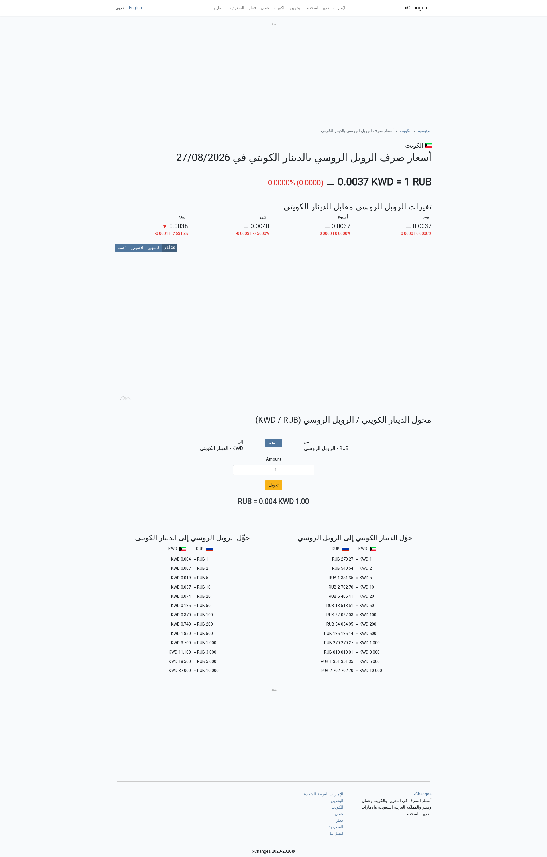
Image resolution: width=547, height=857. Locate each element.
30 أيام (169, 247)
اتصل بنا (218, 7)
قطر (252, 7)
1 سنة (122, 247)
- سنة (183, 217)
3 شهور (153, 247)
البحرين (296, 7)
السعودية (236, 7)
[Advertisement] (273, 71)
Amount (273, 459)
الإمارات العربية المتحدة (326, 7)
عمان (265, 7)
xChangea (416, 8)
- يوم (427, 217)
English (135, 7)
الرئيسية (425, 130)
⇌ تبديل (274, 442)
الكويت (279, 7)
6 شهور (137, 247)
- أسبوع (344, 217)
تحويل (274, 485)
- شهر (264, 217)
